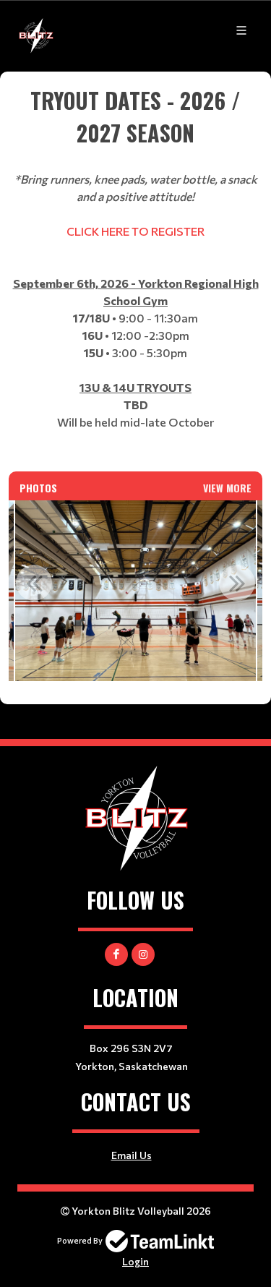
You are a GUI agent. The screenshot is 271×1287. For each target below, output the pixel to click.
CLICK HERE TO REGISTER (134, 231)
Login (135, 1261)
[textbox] (135, 272)
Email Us (131, 1155)
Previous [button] (34, 583)
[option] (135, 590)
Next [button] (237, 583)
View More (227, 487)
